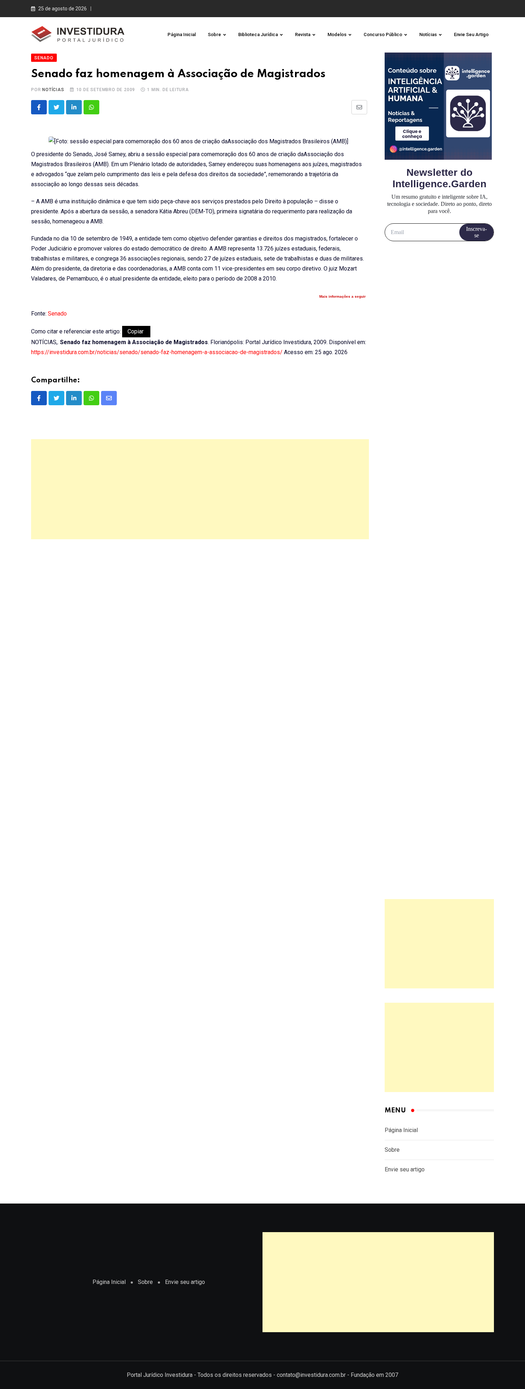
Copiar (136, 331)
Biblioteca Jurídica (258, 34)
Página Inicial (182, 34)
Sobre (214, 34)
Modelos (337, 34)
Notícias (428, 34)
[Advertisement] (200, 489)
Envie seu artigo (471, 34)
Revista (302, 34)
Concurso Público (383, 34)
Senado (57, 313)
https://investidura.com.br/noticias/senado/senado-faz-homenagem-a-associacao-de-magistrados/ (156, 352)
